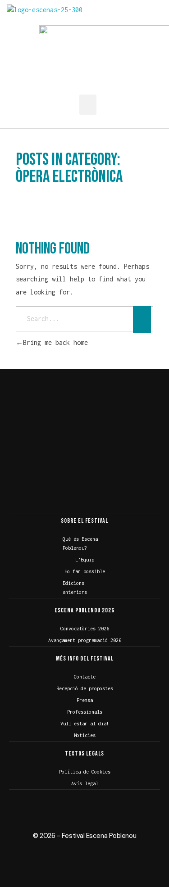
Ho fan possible (84, 571)
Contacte (85, 676)
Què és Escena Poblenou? (80, 543)
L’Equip (84, 559)
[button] (87, 105)
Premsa (85, 700)
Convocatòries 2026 (84, 628)
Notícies (85, 735)
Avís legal (84, 783)
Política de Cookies (84, 771)
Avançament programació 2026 (84, 640)
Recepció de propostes (84, 688)
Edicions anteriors (75, 587)
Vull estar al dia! (84, 723)
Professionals (84, 712)
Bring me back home (55, 342)
